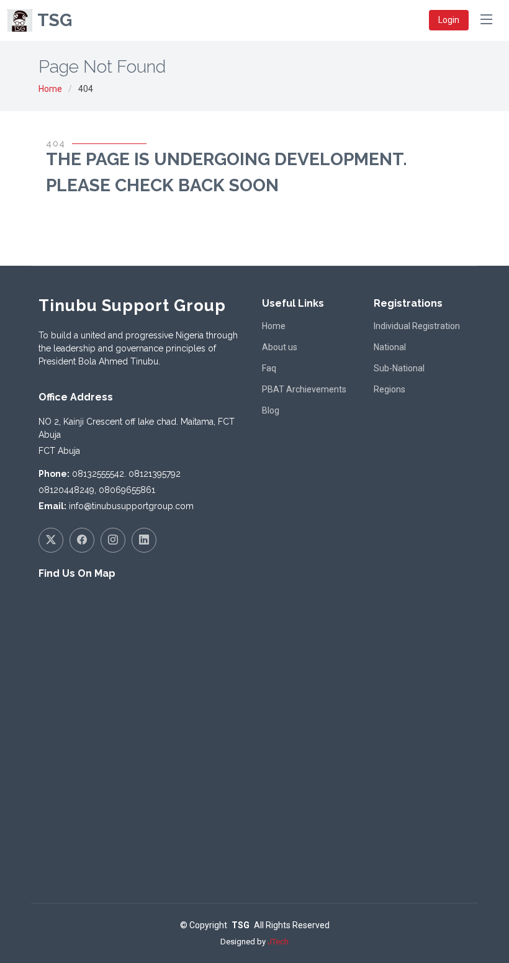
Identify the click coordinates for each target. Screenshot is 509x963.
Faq (269, 368)
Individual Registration (417, 326)
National (390, 347)
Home (50, 89)
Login (448, 20)
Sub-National (399, 368)
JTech (278, 941)
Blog (270, 410)
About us (279, 347)
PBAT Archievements (304, 389)
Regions (389, 389)
